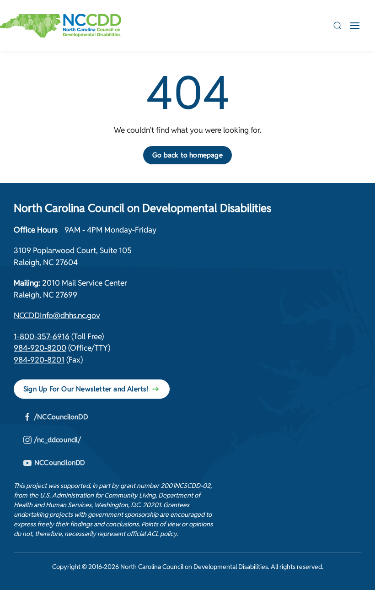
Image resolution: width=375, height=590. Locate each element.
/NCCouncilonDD (61, 416)
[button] (337, 26)
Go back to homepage (187, 155)
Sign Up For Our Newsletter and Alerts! (86, 388)
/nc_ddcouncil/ (57, 439)
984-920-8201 (39, 360)
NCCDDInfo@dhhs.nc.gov (57, 315)
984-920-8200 (40, 348)
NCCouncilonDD (59, 462)
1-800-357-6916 (42, 336)
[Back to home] (60, 26)
